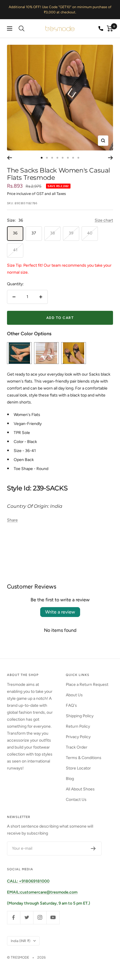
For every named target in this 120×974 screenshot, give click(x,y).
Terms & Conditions (83, 757)
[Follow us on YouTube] (52, 917)
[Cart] (110, 28)
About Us (74, 695)
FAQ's (71, 705)
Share (12, 520)
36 (15, 233)
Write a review (60, 612)
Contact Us (76, 799)
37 (33, 233)
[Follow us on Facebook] (13, 917)
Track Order (76, 747)
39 (71, 233)
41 (15, 249)
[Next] (110, 158)
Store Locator (78, 768)
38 (52, 233)
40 (89, 233)
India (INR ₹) (20, 941)
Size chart (104, 220)
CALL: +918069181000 (28, 881)
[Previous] (9, 158)
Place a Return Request (87, 684)
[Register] (93, 848)
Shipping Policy (79, 715)
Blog (70, 778)
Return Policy (78, 726)
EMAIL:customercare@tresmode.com (42, 892)
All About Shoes (80, 789)
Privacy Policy (78, 736)
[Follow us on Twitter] (26, 917)
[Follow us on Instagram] (39, 917)
